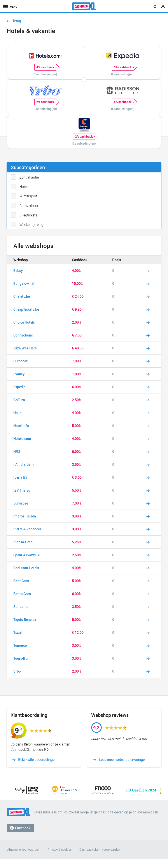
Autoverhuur (28, 205)
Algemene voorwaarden (23, 849)
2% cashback (45, 102)
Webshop (20, 259)
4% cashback (45, 67)
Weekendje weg (31, 224)
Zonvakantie (29, 177)
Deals (116, 259)
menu (13, 6)
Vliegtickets (28, 215)
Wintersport (28, 196)
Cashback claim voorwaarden (99, 849)
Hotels (24, 186)
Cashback (79, 259)
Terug (16, 21)
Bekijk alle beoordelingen (37, 759)
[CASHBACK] (84, 6)
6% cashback (123, 67)
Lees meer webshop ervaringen (123, 759)
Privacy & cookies (59, 849)
